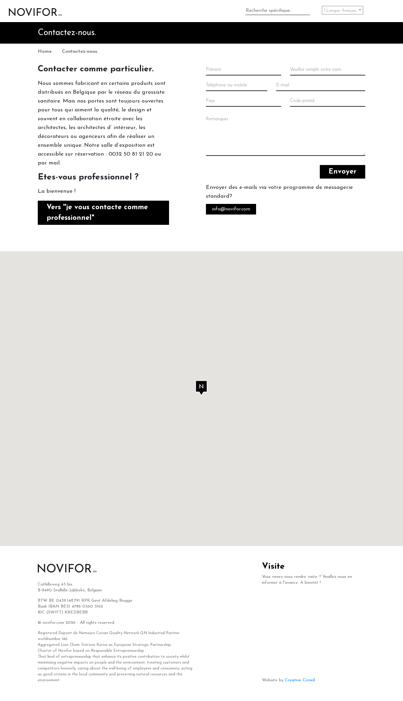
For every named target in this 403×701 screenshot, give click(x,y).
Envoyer (342, 171)
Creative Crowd (300, 680)
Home (45, 51)
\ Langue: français (341, 11)
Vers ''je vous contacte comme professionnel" (97, 213)
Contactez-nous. (80, 51)
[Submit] (308, 11)
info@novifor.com (231, 209)
